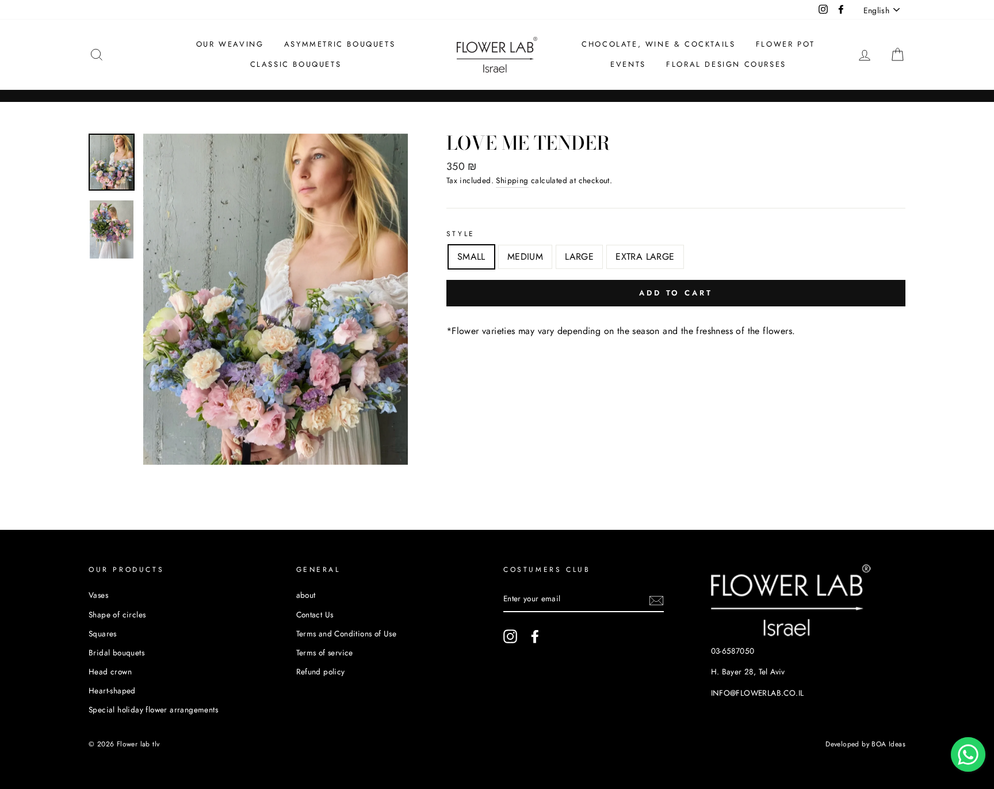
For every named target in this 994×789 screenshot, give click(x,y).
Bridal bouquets (116, 652)
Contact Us (315, 614)
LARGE (579, 256)
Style (460, 234)
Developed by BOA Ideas (865, 744)
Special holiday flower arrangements (153, 709)
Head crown (110, 671)
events (628, 64)
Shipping (512, 180)
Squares (103, 633)
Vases (98, 595)
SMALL (471, 256)
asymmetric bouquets (339, 44)
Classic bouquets (296, 64)
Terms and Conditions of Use (346, 633)
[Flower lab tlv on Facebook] (535, 636)
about (306, 595)
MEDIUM (525, 256)
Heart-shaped (112, 690)
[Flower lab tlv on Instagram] (510, 636)
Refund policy (320, 671)
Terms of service (324, 652)
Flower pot (785, 44)
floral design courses (726, 64)
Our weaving (230, 44)
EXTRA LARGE (644, 256)
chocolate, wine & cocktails (658, 44)
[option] (275, 299)
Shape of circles (117, 614)
